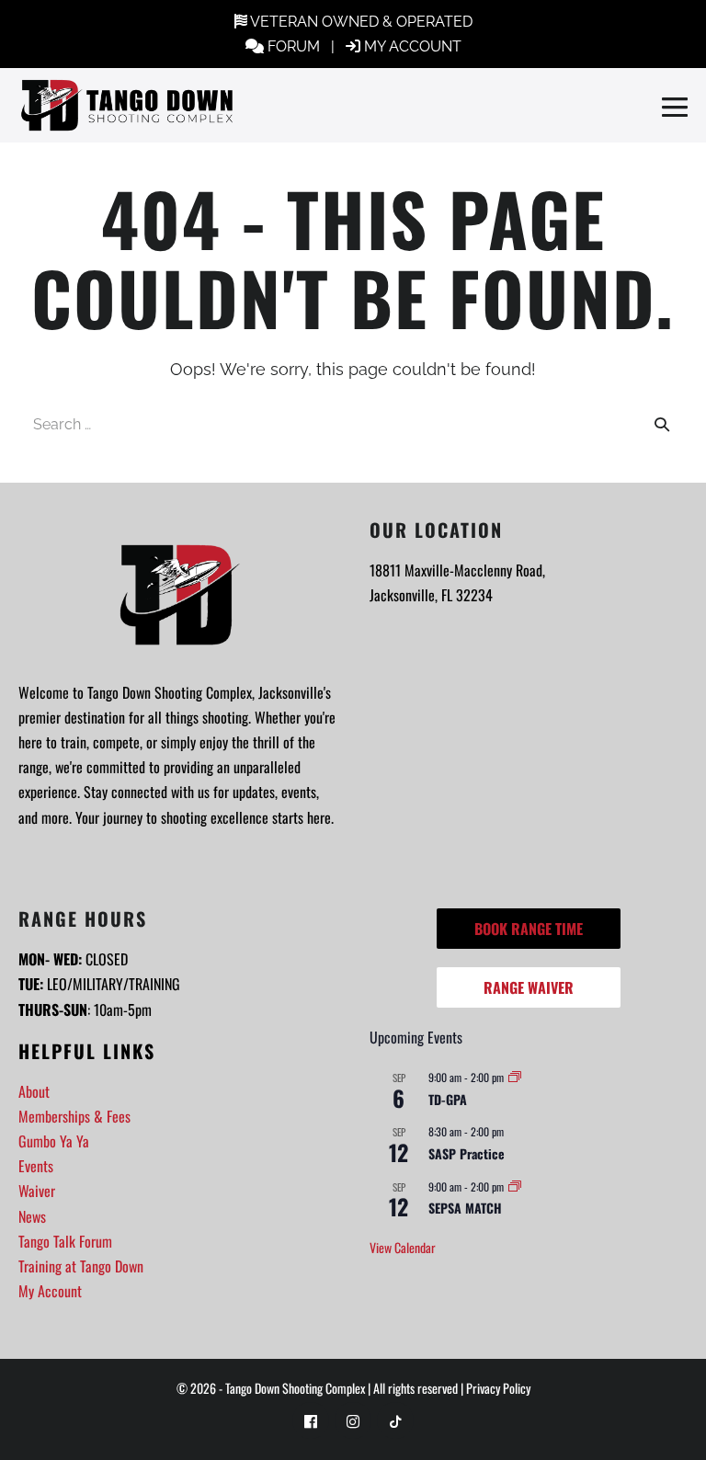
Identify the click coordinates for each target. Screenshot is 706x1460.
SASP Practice (466, 1153)
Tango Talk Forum (65, 1241)
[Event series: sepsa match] (514, 1186)
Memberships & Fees (74, 1116)
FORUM (294, 46)
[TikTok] (395, 1420)
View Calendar (403, 1247)
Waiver (36, 1191)
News (32, 1216)
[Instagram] (353, 1420)
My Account (50, 1291)
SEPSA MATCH (465, 1207)
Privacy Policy (498, 1387)
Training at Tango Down (80, 1266)
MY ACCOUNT (412, 46)
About (34, 1091)
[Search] (661, 423)
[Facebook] (310, 1420)
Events (35, 1166)
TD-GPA (447, 1099)
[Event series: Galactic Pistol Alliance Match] (514, 1077)
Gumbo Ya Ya (53, 1141)
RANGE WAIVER (529, 987)
